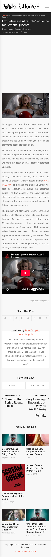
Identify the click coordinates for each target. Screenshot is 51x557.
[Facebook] (10, 318)
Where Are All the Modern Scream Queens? (10, 527)
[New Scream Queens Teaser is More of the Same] (13, 477)
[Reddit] (28, 318)
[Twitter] (5, 318)
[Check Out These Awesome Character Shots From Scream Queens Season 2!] (37, 515)
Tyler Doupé (8, 29)
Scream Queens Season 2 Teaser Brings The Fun (10, 452)
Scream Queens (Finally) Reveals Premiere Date (34, 468)
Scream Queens (42, 301)
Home (4, 15)
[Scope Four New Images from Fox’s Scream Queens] (37, 440)
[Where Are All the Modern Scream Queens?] (13, 515)
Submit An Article (28, 551)
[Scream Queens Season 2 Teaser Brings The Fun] (13, 440)
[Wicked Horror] (21, 6)
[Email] (40, 318)
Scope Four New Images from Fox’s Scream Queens (35, 452)
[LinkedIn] (22, 318)
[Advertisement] (25, 62)
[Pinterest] (16, 318)
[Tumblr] (34, 318)
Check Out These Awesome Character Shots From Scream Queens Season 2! (36, 528)
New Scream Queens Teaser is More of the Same (13, 496)
